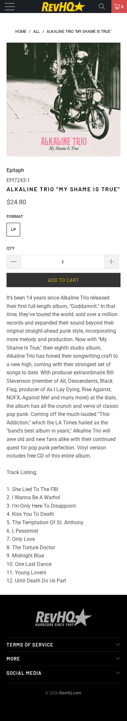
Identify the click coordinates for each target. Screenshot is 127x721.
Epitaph (15, 170)
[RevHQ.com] (63, 6)
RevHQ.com (70, 692)
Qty (11, 248)
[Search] (104, 6)
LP (13, 229)
